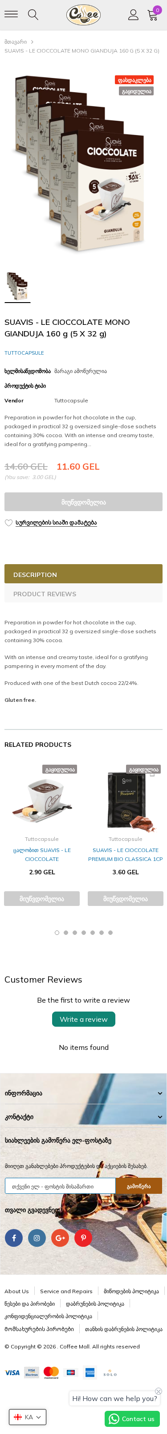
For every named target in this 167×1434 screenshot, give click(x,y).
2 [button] (66, 932)
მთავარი (15, 41)
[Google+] (60, 1238)
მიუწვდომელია (83, 502)
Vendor (14, 400)
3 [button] (75, 932)
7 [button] (110, 932)
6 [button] (101, 932)
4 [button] (83, 932)
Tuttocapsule (24, 353)
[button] (27, 1417)
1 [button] (57, 932)
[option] (83, 165)
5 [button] (92, 932)
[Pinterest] (83, 1238)
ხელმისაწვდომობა (27, 371)
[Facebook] (14, 1238)
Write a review (84, 1019)
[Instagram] (37, 1238)
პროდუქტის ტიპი (25, 385)
